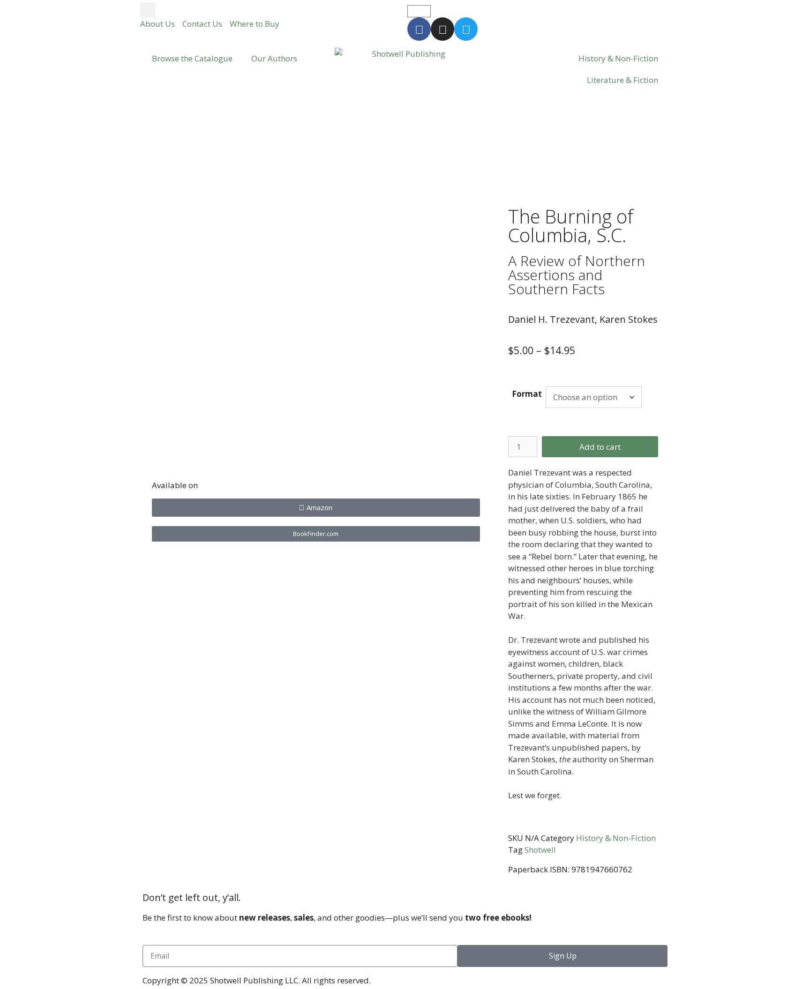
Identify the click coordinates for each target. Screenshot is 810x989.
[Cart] (419, 11)
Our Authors (274, 58)
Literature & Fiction (622, 79)
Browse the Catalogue (192, 58)
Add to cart (600, 446)
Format (527, 393)
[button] (148, 10)
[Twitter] (466, 29)
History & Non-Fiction (618, 58)
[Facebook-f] (419, 29)
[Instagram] (442, 29)
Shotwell (540, 849)
